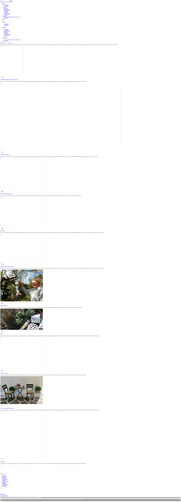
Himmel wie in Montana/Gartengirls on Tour (6, 193)
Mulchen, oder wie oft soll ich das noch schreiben (6, 266)
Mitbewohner (4, 483)
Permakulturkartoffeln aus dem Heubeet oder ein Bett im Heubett (9, 79)
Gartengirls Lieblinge (5, 481)
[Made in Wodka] (21, 226)
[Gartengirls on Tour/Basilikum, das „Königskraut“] (21, 403)
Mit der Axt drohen (2, 461)
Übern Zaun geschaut (5, 484)
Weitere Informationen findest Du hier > (31, 497)
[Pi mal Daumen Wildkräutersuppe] (60, 150)
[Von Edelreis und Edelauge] (21, 301)
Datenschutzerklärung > (4, 495)
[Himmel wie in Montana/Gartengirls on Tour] (21, 189)
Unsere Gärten (4, 486)
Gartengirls (4, 480)
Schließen (1, 500)
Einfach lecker (4, 477)
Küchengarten (4, 482)
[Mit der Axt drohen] (21, 457)
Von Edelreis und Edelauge (4, 305)
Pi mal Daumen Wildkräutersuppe (4, 154)
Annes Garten (4, 475)
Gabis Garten (4, 478)
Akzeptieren (39, 497)
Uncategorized (4, 485)
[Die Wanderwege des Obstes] (21, 368)
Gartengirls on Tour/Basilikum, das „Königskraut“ (7, 408)
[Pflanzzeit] (21, 329)
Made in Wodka (2, 230)
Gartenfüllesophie (5, 479)
